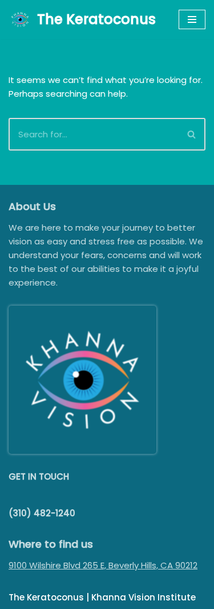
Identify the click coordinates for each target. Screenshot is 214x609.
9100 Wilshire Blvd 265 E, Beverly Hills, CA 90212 (103, 565)
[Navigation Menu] (192, 19)
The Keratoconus (46, 597)
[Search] (192, 134)
